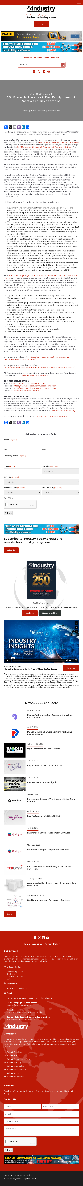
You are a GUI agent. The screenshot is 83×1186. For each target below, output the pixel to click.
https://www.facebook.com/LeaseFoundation (35, 386)
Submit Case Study (15, 1052)
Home (26, 944)
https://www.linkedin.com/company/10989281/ (34, 388)
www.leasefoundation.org (63, 410)
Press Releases (38, 111)
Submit (8, 513)
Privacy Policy (52, 944)
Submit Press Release (16, 1069)
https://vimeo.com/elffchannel (25, 391)
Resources (38, 58)
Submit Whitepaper (15, 1076)
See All (10, 914)
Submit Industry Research (18, 1063)
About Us (37, 944)
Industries (28, 58)
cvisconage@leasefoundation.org (52, 416)
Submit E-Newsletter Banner (19, 1059)
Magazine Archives (49, 613)
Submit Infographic (15, 1066)
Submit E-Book (13, 1056)
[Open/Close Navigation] (41, 2)
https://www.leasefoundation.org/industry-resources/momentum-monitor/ (39, 367)
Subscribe (41, 24)
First (5, 450)
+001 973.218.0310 (19, 988)
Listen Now (71, 668)
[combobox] (7, 1121)
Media (46, 58)
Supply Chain (54, 111)
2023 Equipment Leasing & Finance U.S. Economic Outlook (44, 147)
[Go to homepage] (41, 9)
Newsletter (55, 58)
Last (44, 450)
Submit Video (13, 1073)
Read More (30, 613)
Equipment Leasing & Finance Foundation (59, 142)
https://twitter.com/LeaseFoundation (28, 383)
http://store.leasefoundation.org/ (34, 375)
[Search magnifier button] (63, 65)
